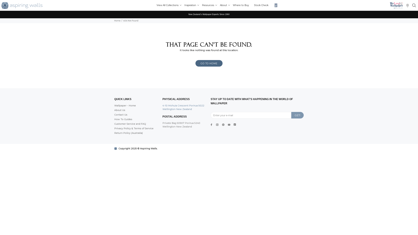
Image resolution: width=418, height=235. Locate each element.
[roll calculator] (275, 5)
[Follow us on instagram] (217, 124)
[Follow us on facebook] (211, 124)
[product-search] (413, 5)
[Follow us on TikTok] (235, 124)
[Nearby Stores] (407, 6)
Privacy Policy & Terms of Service (133, 128)
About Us (119, 110)
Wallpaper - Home (125, 105)
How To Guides (123, 119)
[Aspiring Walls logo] (22, 5)
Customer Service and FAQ (130, 123)
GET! (297, 115)
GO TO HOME (209, 63)
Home (117, 20)
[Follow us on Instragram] (397, 5)
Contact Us (120, 114)
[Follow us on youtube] (229, 124)
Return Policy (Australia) (128, 133)
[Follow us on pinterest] (223, 124)
